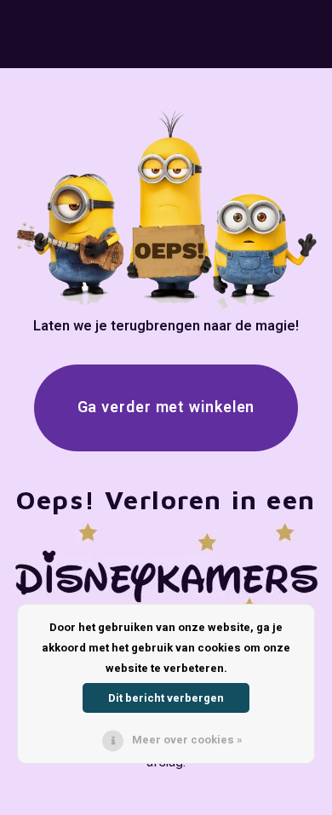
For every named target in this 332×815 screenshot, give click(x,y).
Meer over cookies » (187, 740)
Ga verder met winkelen (166, 407)
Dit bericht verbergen (166, 698)
